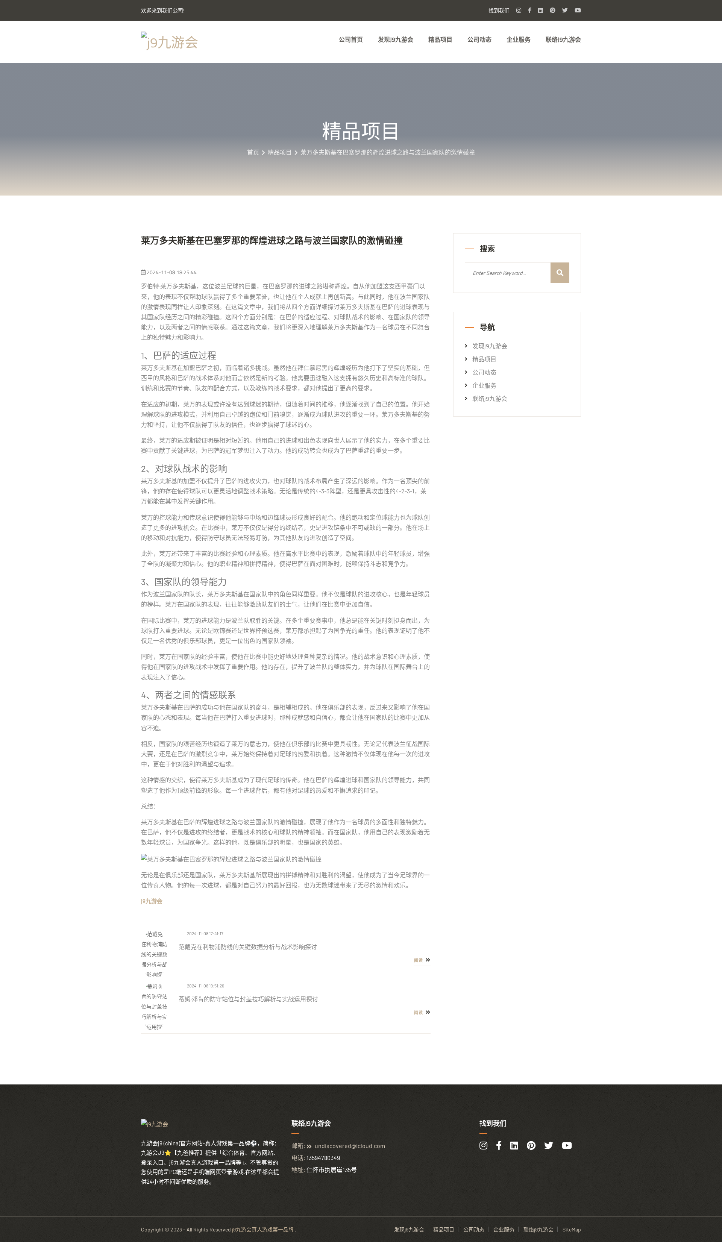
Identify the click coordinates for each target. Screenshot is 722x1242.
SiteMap (572, 1229)
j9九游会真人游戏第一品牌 (263, 1229)
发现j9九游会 (395, 39)
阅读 (419, 960)
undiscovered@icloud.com (350, 1145)
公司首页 (351, 39)
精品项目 (440, 39)
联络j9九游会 (563, 39)
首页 (253, 152)
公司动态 (479, 39)
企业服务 (519, 39)
